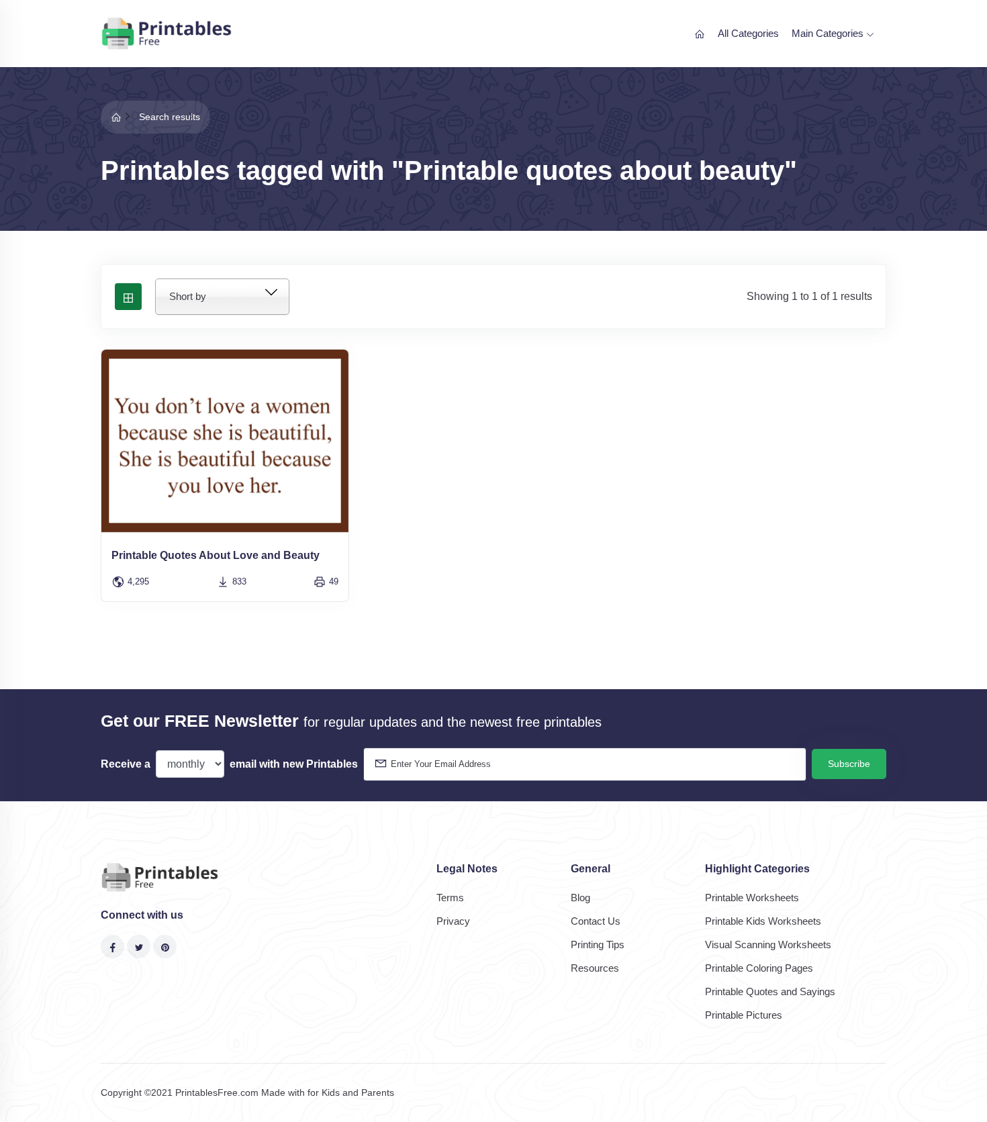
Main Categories (829, 33)
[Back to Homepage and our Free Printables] (116, 116)
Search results (169, 116)
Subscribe (849, 763)
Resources (595, 968)
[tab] (128, 296)
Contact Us (595, 921)
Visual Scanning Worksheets (768, 944)
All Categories (748, 33)
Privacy (453, 921)
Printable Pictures (743, 1015)
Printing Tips (597, 944)
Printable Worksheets (752, 897)
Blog (580, 897)
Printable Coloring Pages (759, 968)
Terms (450, 897)
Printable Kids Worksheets (763, 921)
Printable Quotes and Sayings (770, 991)
